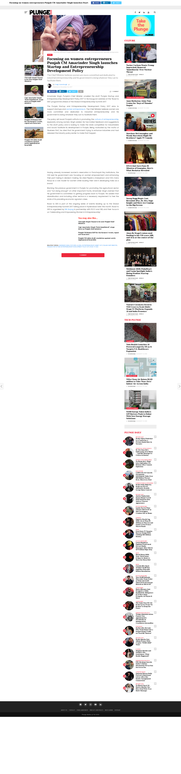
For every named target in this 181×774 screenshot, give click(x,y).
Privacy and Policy (96, 710)
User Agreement (82, 710)
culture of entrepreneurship (106, 119)
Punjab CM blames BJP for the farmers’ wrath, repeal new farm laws (33, 121)
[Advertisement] (83, 153)
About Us (64, 710)
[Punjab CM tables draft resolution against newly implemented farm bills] (34, 138)
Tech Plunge (132, 173)
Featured (73, 245)
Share (106, 2)
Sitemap (117, 710)
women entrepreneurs (75, 109)
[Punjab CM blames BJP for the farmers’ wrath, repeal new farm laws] (34, 117)
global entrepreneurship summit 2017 (89, 245)
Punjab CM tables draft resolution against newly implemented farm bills (33, 142)
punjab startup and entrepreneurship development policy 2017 (68, 247)
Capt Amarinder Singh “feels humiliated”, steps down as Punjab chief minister (34, 100)
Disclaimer (109, 710)
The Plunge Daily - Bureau (136, 74)
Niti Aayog (69, 209)
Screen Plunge (132, 108)
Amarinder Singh (64, 245)
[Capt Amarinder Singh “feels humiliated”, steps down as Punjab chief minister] (34, 96)
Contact (72, 710)
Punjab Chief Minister (110, 245)
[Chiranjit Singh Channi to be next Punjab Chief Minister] (34, 75)
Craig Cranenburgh (61, 84)
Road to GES (94, 247)
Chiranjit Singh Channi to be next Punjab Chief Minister (34, 79)
